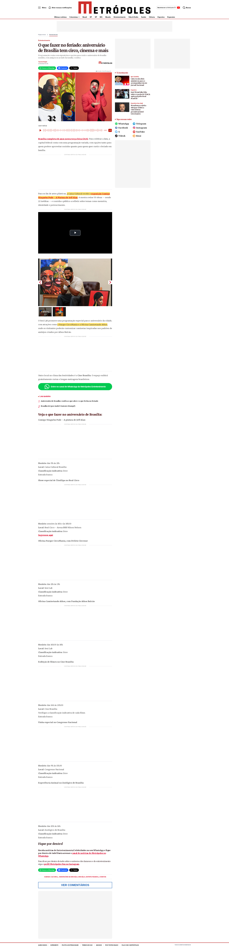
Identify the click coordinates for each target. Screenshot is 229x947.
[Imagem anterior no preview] (40, 282)
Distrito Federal (92, 877)
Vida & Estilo (133, 17)
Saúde (143, 17)
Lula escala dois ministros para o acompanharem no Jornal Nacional (139, 82)
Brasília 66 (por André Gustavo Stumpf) (58, 406)
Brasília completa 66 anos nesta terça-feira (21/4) (63, 139)
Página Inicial (42, 34)
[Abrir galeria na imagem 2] (59, 311)
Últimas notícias (60, 17)
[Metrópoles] (114, 7)
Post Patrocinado (111, 945)
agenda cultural (51, 877)
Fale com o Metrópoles (130, 945)
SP (96, 17)
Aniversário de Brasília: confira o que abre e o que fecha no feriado (69, 401)
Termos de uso (87, 945)
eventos (103, 877)
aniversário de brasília (68, 877)
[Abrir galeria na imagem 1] (75, 282)
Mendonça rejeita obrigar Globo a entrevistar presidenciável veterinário (138, 109)
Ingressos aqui (45, 535)
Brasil (85, 17)
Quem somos (42, 945)
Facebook (123, 128)
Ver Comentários (75, 885)
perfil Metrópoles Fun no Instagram (61, 864)
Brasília (81, 877)
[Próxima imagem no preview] (110, 282)
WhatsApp (123, 124)
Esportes (161, 17)
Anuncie (99, 945)
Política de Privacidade (70, 945)
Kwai (138, 136)
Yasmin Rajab (42, 62)
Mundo (108, 17)
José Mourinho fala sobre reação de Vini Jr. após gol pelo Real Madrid (141, 95)
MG (101, 17)
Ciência (152, 17)
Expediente (54, 945)
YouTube (140, 132)
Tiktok (121, 136)
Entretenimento (120, 17)
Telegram (141, 124)
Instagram (141, 128)
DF (91, 17)
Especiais (171, 17)
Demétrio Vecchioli (137, 103)
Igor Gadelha (135, 77)
